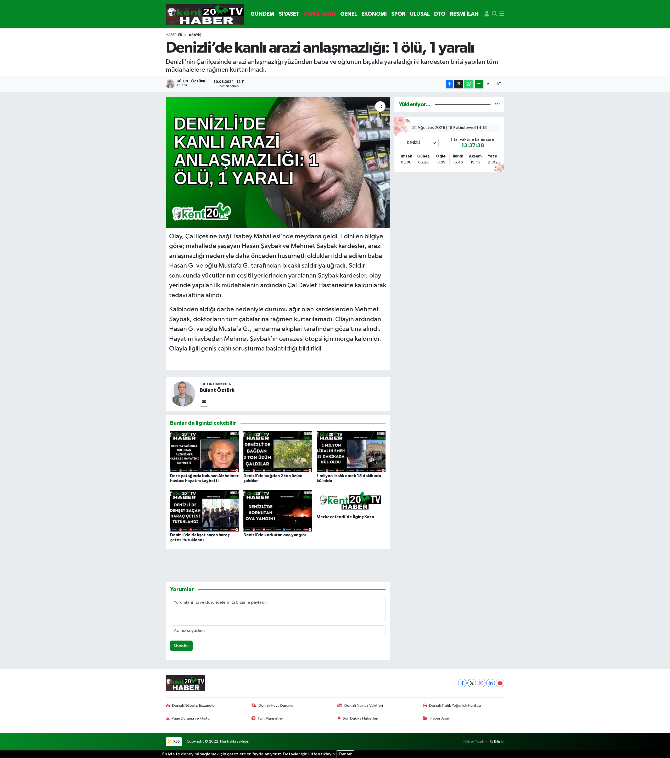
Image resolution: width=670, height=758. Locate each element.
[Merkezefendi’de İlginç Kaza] (351, 501)
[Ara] (494, 14)
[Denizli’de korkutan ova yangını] (277, 510)
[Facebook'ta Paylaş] (449, 84)
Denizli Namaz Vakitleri (363, 706)
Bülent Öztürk (217, 390)
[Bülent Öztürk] (182, 394)
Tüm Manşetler (270, 718)
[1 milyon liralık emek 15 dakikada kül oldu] (351, 451)
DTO (439, 14)
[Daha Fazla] (479, 84)
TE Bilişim (496, 741)
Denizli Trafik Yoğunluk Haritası (455, 706)
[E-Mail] (204, 402)
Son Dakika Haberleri (360, 718)
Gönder (181, 645)
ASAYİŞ (195, 35)
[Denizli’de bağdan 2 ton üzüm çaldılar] (277, 451)
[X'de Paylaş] (458, 84)
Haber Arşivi (440, 718)
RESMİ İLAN (464, 14)
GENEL (348, 14)
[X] (471, 683)
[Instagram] (481, 683)
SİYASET (289, 14)
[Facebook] (462, 683)
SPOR (398, 14)
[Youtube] (500, 683)
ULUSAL (420, 14)
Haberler (174, 35)
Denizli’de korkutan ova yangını (274, 535)
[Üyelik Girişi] (486, 14)
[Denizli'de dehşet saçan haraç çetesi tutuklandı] (204, 510)
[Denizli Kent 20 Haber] (205, 14)
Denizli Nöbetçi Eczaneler (194, 706)
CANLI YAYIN (320, 14)
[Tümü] (497, 104)
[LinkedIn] (490, 683)
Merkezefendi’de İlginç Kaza (345, 517)
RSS (176, 741)
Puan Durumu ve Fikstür (191, 718)
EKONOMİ (374, 14)
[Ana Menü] (501, 14)
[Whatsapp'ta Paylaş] (468, 84)
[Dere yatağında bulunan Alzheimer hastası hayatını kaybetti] (204, 451)
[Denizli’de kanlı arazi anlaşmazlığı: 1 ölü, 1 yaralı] (278, 162)
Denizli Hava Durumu (276, 706)
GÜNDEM (262, 14)
